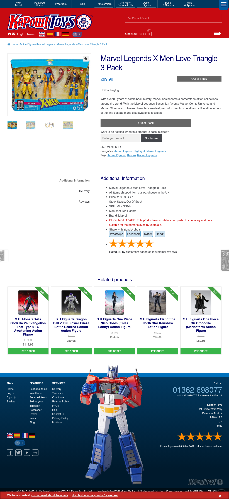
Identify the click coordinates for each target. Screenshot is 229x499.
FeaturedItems (39, 4)
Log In (10, 393)
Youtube (27, 452)
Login (20, 34)
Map (219, 425)
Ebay (35, 452)
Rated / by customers (124, 252)
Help (54, 410)
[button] (86, 59)
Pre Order (28, 351)
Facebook (133, 234)
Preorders (61, 4)
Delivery (56, 389)
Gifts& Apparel (189, 4)
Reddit (160, 234)
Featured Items (38, 389)
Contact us (58, 414)
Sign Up (11, 397)
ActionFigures (147, 4)
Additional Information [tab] (74, 180)
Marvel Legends (46, 44)
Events (33, 414)
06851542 (65, 491)
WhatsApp (116, 234)
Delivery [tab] (84, 191)
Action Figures (28, 44)
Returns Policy (60, 401)
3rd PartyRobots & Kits (125, 4)
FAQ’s (55, 405)
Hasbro (131, 155)
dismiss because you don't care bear (95, 495)
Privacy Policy (60, 418)
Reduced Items (38, 397)
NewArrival (18, 4)
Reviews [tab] (84, 201)
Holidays (57, 422)
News (31, 34)
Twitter (148, 234)
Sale (82, 4)
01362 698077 (197, 389)
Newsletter (36, 410)
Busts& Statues (168, 4)
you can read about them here (49, 495)
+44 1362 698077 (187, 395)
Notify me (151, 138)
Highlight (139, 151)
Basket (11, 401)
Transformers (103, 4)
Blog (32, 422)
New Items (36, 393)
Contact (13, 34)
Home (9, 34)
